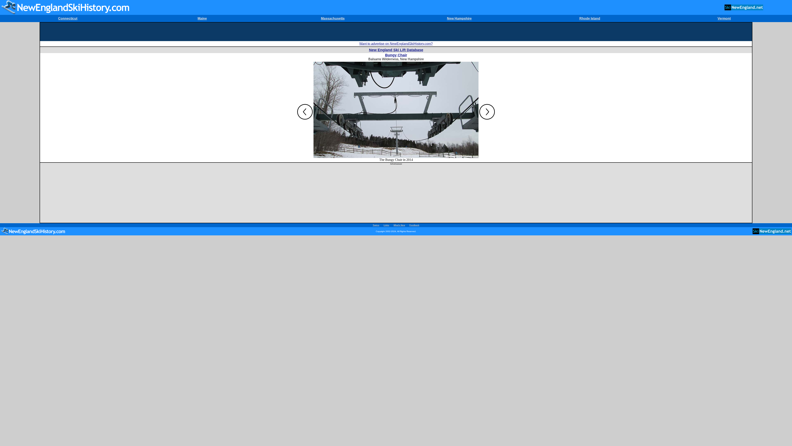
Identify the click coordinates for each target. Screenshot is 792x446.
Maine (202, 18)
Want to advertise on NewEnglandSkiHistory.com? (396, 43)
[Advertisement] (396, 32)
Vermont (724, 18)
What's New (399, 225)
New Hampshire (459, 18)
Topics (376, 225)
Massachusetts (333, 18)
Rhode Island (589, 18)
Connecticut (67, 18)
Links (386, 225)
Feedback (414, 225)
